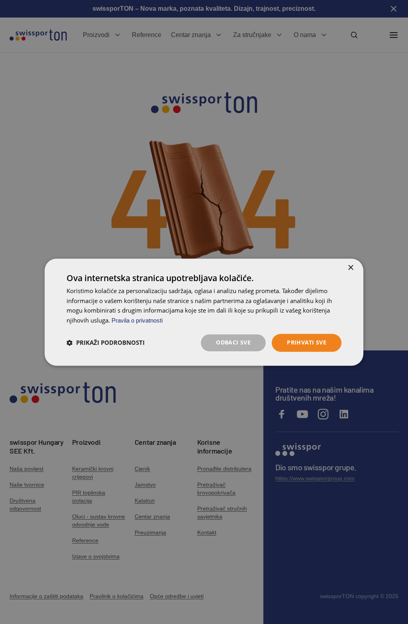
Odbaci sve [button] (233, 342)
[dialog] (204, 312)
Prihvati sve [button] (306, 342)
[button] (106, 342)
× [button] (350, 268)
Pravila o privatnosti (137, 320)
